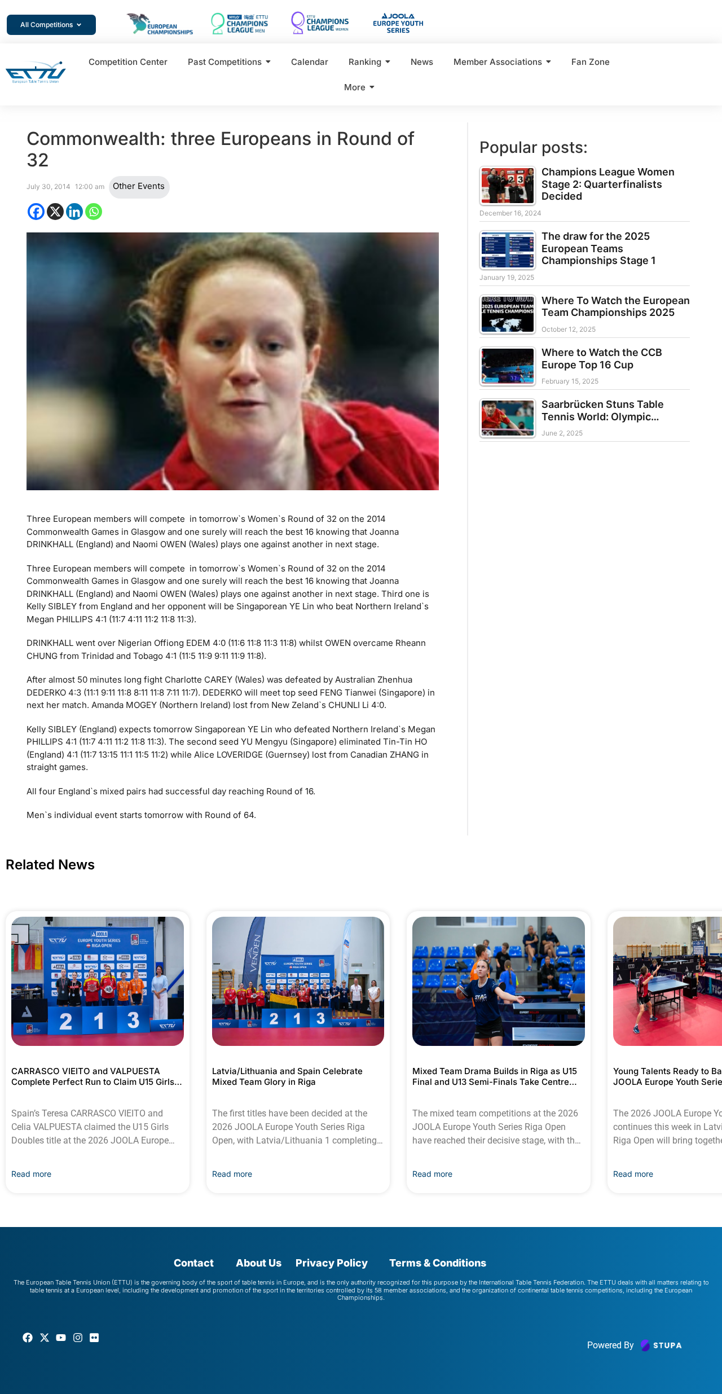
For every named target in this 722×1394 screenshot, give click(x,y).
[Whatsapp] (93, 211)
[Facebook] (36, 211)
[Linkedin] (74, 211)
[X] (55, 211)
